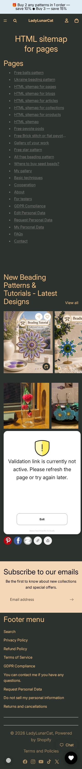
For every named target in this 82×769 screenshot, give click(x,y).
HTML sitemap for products (37, 114)
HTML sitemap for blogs (34, 93)
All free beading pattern (34, 156)
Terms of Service (18, 657)
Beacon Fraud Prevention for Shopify (42, 530)
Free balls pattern (29, 72)
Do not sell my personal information (34, 697)
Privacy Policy (16, 640)
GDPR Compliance (30, 206)
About (19, 192)
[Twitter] (57, 761)
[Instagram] (33, 761)
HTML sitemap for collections (39, 107)
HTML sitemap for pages (35, 86)
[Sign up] (72, 599)
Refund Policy (15, 648)
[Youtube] (41, 761)
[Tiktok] (49, 761)
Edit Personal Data (29, 212)
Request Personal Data (33, 220)
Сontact (21, 241)
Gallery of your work (31, 142)
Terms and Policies (41, 751)
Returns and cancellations (25, 706)
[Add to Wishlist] (47, 316)
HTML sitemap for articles (36, 100)
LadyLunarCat (39, 733)
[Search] (15, 21)
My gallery (23, 170)
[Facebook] (25, 761)
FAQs (18, 234)
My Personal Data (29, 227)
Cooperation (25, 184)
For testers (23, 198)
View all (71, 302)
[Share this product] (38, 316)
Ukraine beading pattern (34, 79)
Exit (42, 519)
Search (9, 631)
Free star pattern (28, 149)
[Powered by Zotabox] (29, 541)
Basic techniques (28, 177)
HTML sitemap (26, 121)
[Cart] (77, 21)
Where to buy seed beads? (36, 163)
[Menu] (5, 20)
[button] (48, 541)
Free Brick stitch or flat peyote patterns (47, 135)
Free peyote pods (29, 128)
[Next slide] (73, 343)
